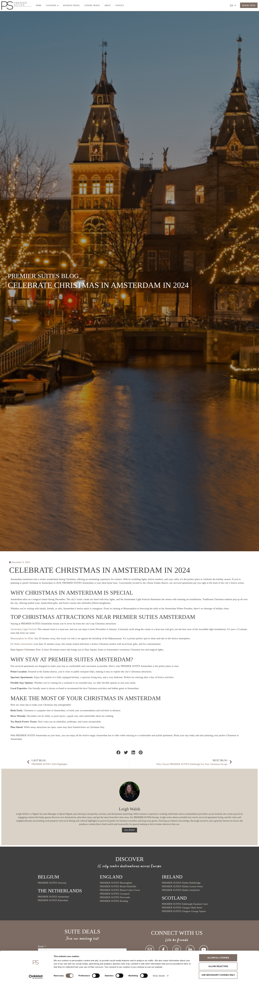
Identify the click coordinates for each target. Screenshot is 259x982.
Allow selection (218, 966)
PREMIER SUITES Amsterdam (53, 896)
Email (41, 946)
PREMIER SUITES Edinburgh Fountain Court (185, 904)
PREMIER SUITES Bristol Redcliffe (118, 886)
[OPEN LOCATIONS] (58, 5)
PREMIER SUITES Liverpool (115, 893)
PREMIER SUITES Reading (114, 901)
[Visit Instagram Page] (176, 949)
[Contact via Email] (149, 949)
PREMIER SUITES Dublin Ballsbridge (181, 882)
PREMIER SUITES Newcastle (115, 897)
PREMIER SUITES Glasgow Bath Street (182, 907)
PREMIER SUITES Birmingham (116, 882)
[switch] (96, 975)
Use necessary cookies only (218, 975)
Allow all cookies (218, 958)
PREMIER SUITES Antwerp (52, 882)
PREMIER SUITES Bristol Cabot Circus (120, 890)
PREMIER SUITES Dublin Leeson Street (182, 886)
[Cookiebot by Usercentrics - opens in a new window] (36, 977)
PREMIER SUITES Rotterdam (53, 900)
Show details (159, 975)
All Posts (129, 830)
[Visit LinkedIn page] (190, 949)
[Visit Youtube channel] (203, 949)
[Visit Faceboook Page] (163, 949)
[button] (118, 753)
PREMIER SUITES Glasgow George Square (184, 911)
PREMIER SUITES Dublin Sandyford (181, 890)
